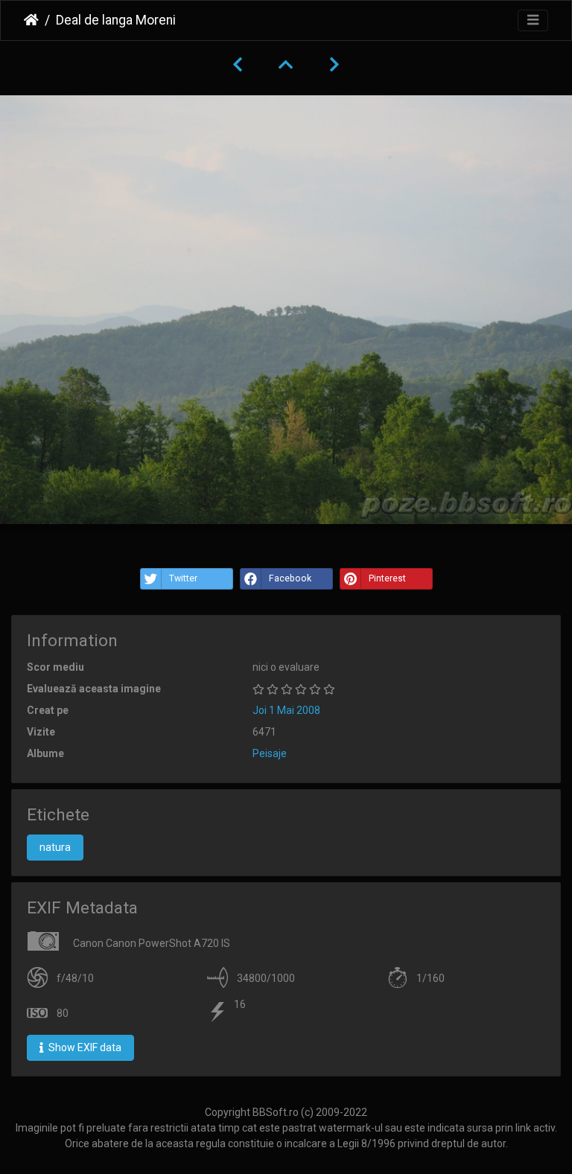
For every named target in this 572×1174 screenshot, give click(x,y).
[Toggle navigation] (533, 20)
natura (55, 847)
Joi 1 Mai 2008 (286, 710)
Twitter (183, 578)
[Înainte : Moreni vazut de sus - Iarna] (334, 64)
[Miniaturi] (286, 64)
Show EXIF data (83, 1047)
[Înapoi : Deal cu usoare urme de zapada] (237, 64)
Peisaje (269, 753)
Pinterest (387, 578)
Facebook (290, 578)
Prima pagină (31, 20)
